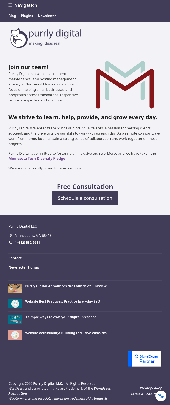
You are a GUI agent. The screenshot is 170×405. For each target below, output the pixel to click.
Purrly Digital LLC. (48, 383)
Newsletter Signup (23, 267)
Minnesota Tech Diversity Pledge (36, 158)
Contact (15, 258)
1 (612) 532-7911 (27, 242)
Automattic (99, 398)
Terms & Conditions (146, 394)
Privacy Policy (151, 388)
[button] (22, 5)
